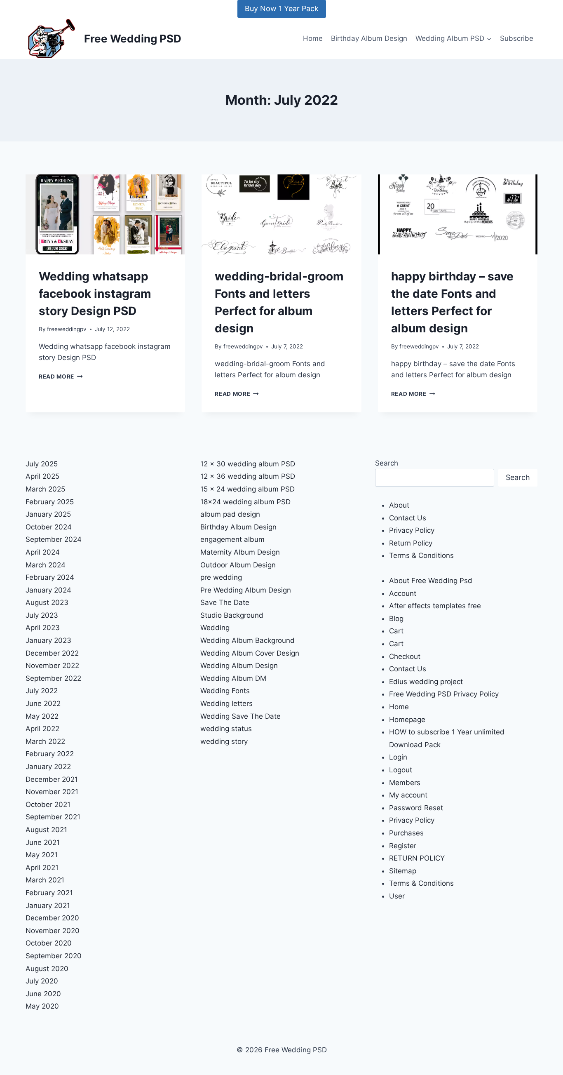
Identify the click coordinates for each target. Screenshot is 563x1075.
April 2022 (42, 729)
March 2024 (46, 565)
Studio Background (231, 615)
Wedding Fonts (225, 691)
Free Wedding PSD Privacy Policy (444, 694)
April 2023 (43, 627)
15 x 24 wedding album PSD (247, 489)
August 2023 (47, 602)
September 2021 (53, 817)
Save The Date (224, 602)
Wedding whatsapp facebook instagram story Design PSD (95, 293)
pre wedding (221, 577)
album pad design (230, 514)
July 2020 (42, 981)
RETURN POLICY (417, 858)
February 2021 (49, 893)
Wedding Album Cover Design (249, 653)
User (397, 896)
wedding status (226, 729)
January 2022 (48, 766)
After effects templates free (435, 606)
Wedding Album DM (233, 678)
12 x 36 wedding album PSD (247, 476)
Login (398, 757)
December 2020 (52, 918)
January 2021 (48, 905)
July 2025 (42, 464)
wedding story (224, 741)
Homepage (407, 719)
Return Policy (410, 543)
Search (386, 463)
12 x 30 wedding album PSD (247, 464)
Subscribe (516, 38)
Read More (61, 376)
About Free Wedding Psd (430, 580)
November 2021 (52, 792)
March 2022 (45, 741)
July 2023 (42, 615)
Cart (396, 631)
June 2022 (43, 703)
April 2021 (42, 867)
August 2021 (46, 830)
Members (404, 783)
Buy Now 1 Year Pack (282, 8)
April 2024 (43, 552)
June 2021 (43, 842)
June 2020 (43, 994)
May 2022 (42, 716)
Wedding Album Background (247, 640)
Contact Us (407, 518)
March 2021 (45, 880)
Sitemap (402, 871)
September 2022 (53, 678)
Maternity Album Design (240, 552)
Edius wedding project (426, 681)
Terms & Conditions (421, 555)
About (399, 505)
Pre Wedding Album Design (245, 590)
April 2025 (42, 476)
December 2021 (52, 779)
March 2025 (45, 489)
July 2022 (42, 691)
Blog (396, 618)
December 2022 (52, 653)
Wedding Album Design (239, 665)
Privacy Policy (411, 530)
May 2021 (42, 855)
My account (408, 795)
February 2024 (50, 577)
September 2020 (54, 956)
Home (313, 38)
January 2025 (48, 514)
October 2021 (48, 804)
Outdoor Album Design (238, 565)
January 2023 (48, 640)
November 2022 (52, 665)
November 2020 (53, 931)
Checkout (404, 656)
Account (402, 593)
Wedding (215, 627)
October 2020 (49, 943)
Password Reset (416, 808)
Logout (400, 770)
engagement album (232, 539)
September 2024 (54, 539)
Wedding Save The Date (240, 716)
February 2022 (50, 754)
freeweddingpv (67, 329)
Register (402, 846)
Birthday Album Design (369, 38)
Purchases (406, 833)
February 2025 (50, 502)
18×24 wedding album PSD (245, 502)
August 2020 (47, 968)
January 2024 (48, 590)
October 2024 (49, 527)
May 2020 (42, 1006)
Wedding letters (226, 703)
